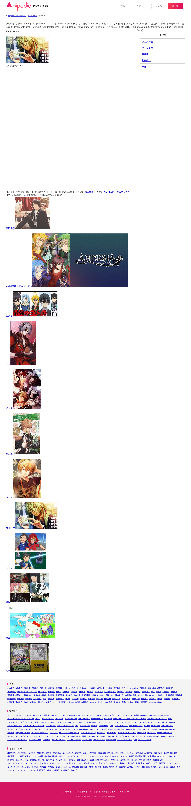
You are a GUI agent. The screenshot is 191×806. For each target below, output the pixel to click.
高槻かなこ (110, 695)
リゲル (90, 767)
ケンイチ (41, 760)
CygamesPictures (23, 733)
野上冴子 (84, 760)
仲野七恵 (75, 688)
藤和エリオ (50, 760)
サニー (122, 753)
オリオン (10, 568)
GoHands (27, 715)
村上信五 (51, 692)
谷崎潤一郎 (113, 767)
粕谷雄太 (93, 702)
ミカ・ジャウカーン (14, 770)
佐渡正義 (47, 756)
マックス (59, 760)
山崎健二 (123, 763)
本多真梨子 (176, 699)
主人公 (9, 315)
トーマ (9, 497)
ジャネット (131, 753)
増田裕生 (82, 692)
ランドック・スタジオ (124, 715)
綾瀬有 (68, 699)
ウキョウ (10, 528)
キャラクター (148, 47)
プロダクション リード (39, 733)
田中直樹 (74, 692)
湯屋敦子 (144, 699)
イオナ (74, 763)
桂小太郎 (62, 756)
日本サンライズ (24, 729)
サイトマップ (87, 792)
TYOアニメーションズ (98, 729)
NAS (111, 726)
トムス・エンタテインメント (33, 726)
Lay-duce (46, 740)
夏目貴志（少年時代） (144, 763)
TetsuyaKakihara (155, 702)
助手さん (72, 760)
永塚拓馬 (51, 699)
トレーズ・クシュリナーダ (17, 763)
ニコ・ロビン (33, 763)
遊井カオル (11, 753)
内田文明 (10, 760)
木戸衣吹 (99, 699)
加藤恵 (105, 767)
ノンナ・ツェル (172, 763)
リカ (8, 637)
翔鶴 (148, 767)
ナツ (65, 760)
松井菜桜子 (146, 692)
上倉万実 (66, 692)
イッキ (9, 408)
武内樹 (48, 753)
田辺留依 (167, 699)
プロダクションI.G (74, 740)
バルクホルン (22, 753)
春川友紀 (84, 702)
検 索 (175, 6)
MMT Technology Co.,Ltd (69, 733)
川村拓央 (41, 702)
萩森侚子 (19, 702)
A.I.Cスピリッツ (71, 719)
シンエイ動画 (87, 740)
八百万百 (161, 763)
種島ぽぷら (114, 763)
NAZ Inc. (111, 736)
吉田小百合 (37, 699)
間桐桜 (131, 756)
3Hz (76, 726)
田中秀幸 (75, 699)
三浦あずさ (148, 753)
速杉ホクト (158, 753)
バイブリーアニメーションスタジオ (20, 719)
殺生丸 (27, 756)
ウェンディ (123, 756)
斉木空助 (43, 767)
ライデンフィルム (144, 740)
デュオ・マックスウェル (99, 756)
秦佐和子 (152, 699)
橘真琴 (40, 756)
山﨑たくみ (116, 699)
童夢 (36, 722)
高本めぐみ (99, 692)
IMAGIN (172, 729)
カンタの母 (67, 763)
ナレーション (164, 767)
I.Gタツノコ (55, 715)
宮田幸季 (89, 191)
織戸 (22, 756)
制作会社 (146, 60)
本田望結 (128, 695)
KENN (102, 695)
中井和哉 (28, 699)
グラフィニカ (125, 722)
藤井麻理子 (60, 699)
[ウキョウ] (71, 144)
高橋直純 (178, 695)
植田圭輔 (107, 699)
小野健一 (19, 695)
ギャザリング (83, 715)
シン (8, 363)
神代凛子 (51, 767)
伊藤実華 (51, 688)
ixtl (117, 722)
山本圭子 (10, 688)
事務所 (145, 54)
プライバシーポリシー (119, 792)
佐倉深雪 (122, 767)
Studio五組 (155, 726)
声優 (144, 66)
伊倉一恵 (136, 695)
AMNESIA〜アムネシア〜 (117, 191)
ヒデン (33, 756)
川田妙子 (83, 699)
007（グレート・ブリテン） (77, 756)
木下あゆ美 (126, 699)
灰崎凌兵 (139, 753)
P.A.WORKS (111, 733)
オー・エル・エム (107, 722)
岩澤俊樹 (33, 702)
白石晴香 (10, 702)
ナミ (17, 756)
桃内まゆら (41, 753)
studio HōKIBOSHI (164, 733)
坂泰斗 (160, 695)
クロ (178, 767)
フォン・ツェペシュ (63, 767)
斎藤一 (85, 753)
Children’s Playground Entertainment (155, 715)
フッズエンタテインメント (157, 719)
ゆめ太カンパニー (136, 726)
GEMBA (94, 726)
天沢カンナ (136, 699)
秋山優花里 (102, 753)
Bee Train (108, 719)
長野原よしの (158, 760)
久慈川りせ (44, 763)
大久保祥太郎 (169, 695)
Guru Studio (103, 726)
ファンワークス (167, 726)
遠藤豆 (172, 767)
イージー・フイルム (14, 715)
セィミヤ (32, 753)
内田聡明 (143, 688)
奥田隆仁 (90, 692)
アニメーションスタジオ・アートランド (146, 722)
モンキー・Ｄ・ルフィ (22, 767)
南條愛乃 (19, 688)
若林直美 (51, 695)
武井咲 (100, 702)
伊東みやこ (84, 688)
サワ (8, 601)
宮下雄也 (117, 688)
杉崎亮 (92, 688)
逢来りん (117, 702)
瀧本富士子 (119, 695)
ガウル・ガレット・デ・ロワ (131, 760)
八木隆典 (109, 688)
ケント (9, 453)
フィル (58, 763)
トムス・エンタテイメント (17, 740)
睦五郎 (77, 702)
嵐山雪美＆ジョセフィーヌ (158, 756)
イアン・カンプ (29, 770)
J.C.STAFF (91, 736)
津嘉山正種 (152, 688)
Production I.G (97, 719)
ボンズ (164, 722)
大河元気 (35, 688)
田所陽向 (165, 692)
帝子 (153, 692)
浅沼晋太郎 (11, 699)
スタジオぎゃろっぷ (92, 722)
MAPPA (147, 726)
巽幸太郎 (93, 753)
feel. (123, 729)
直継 (78, 760)
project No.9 (72, 715)
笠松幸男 (86, 763)
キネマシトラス (99, 740)
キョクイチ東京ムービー (127, 733)
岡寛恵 (137, 702)
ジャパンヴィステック (65, 726)
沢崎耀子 (130, 767)
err (80, 763)
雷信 (145, 756)
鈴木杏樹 (91, 699)
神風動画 (10, 733)
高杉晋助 (138, 756)
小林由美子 (108, 702)
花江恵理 (10, 756)
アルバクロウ (85, 726)
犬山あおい (113, 756)
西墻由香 (27, 688)
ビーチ (9, 767)
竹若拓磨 (62, 702)
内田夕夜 (43, 688)
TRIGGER (50, 722)
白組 (170, 719)
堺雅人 (124, 702)
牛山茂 (158, 692)
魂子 (155, 763)
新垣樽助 (174, 692)
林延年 (159, 699)
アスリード (59, 719)
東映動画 (82, 736)
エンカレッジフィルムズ (65, 722)
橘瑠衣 (56, 770)
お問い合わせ (101, 792)
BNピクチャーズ (48, 719)
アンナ (148, 760)
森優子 (48, 702)
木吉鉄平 (74, 770)
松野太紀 (160, 688)
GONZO (43, 722)
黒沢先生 (75, 767)
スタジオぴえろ (84, 719)
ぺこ (44, 699)
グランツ (94, 763)
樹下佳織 (173, 753)
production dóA (35, 740)
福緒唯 (43, 695)
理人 (100, 763)
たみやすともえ (110, 692)
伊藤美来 (94, 695)
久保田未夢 (86, 695)
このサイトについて (70, 792)
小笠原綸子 (41, 770)
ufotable (172, 722)
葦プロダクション (122, 736)
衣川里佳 (144, 695)
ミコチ (137, 767)
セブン (37, 719)
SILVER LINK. (152, 729)
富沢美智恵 (11, 692)
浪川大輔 (70, 702)
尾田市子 (98, 767)
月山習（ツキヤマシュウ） (99, 760)
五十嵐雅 (128, 692)
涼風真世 (10, 695)
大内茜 (26, 702)
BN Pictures (111, 740)
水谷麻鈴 (20, 699)
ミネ (8, 608)
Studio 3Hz (141, 729)
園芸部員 (83, 767)
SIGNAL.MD (163, 729)
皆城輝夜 (33, 760)
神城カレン (115, 760)
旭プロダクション (27, 722)
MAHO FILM (70, 729)
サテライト (101, 733)
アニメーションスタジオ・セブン (102, 715)
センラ (55, 702)
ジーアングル (51, 726)
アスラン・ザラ (113, 753)
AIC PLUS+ (37, 715)
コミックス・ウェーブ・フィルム (54, 736)
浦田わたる (42, 692)
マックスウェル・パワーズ (27, 692)
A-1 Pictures (73, 736)
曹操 (143, 767)
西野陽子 (144, 702)
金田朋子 (59, 688)
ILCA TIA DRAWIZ (59, 740)
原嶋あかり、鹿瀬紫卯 (32, 695)
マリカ (52, 763)
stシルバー (80, 722)
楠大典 (58, 692)
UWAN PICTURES (167, 736)
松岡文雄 (67, 688)
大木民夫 (120, 692)
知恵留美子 (65, 770)
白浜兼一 (154, 767)
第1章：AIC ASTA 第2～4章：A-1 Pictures (129, 719)
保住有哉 (69, 695)
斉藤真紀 (137, 692)
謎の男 (54, 756)
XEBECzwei (130, 729)
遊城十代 (172, 756)
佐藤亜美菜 (60, 695)
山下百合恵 (100, 688)
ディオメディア (13, 722)
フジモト (35, 767)
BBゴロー (152, 695)
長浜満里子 (169, 688)
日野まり (125, 688)
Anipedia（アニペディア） (28, 6)
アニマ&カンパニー (14, 726)
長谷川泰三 (57, 753)
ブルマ (166, 753)
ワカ (8, 670)
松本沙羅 (77, 695)
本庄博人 (131, 763)
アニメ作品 (147, 41)
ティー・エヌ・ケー (124, 740)
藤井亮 (136, 715)
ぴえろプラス (37, 729)
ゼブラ (106, 763)
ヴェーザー (20, 760)
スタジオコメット (121, 726)
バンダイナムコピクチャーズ (29, 736)
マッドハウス (12, 729)
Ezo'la (63, 715)
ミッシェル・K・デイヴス (72, 753)
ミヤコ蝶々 (134, 688)
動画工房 (46, 715)
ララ (27, 760)
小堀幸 (130, 702)
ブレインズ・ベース (138, 736)
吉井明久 (49, 770)
